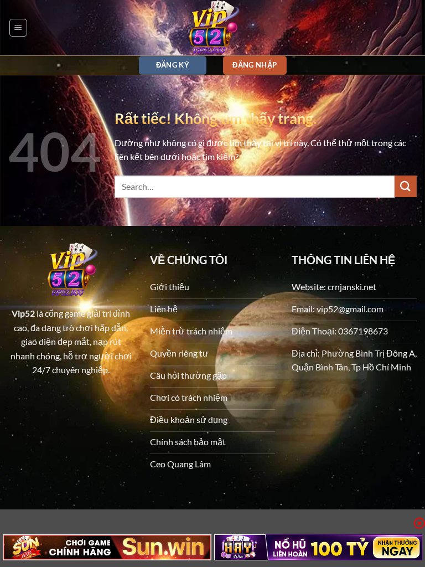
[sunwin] (107, 547)
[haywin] (318, 547)
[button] (18, 28)
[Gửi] (406, 186)
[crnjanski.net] (212, 27)
